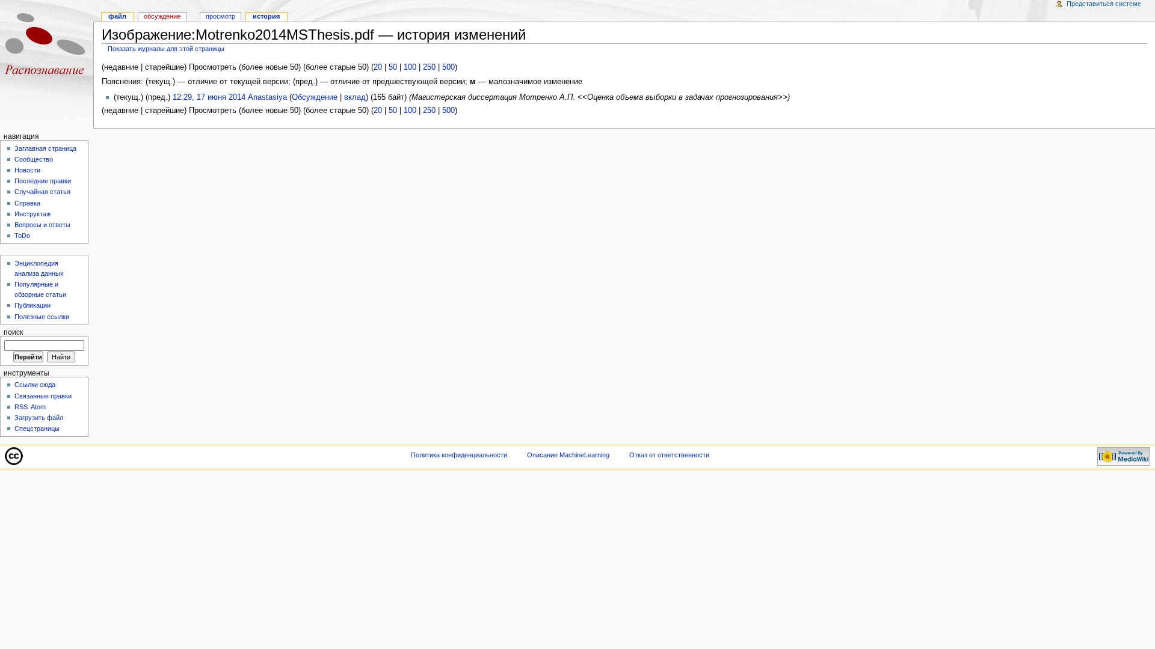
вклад (355, 97)
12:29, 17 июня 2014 (209, 97)
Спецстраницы (37, 428)
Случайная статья (42, 191)
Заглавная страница (45, 148)
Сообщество (33, 159)
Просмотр (220, 16)
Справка (27, 203)
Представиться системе (1104, 3)
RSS (21, 406)
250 (429, 67)
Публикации (32, 305)
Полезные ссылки (41, 316)
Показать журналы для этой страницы (166, 48)
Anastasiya (267, 97)
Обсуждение (314, 97)
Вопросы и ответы (42, 224)
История (266, 16)
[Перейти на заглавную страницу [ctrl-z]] (46, 46)
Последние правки (42, 180)
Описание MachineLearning (568, 455)
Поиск (13, 332)
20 (378, 67)
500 (448, 67)
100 (410, 67)
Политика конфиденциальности (459, 455)
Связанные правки (43, 396)
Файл (117, 16)
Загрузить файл (38, 417)
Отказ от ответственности (669, 455)
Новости (27, 170)
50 (393, 67)
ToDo (22, 235)
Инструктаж (32, 214)
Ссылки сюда (34, 384)
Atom (38, 406)
